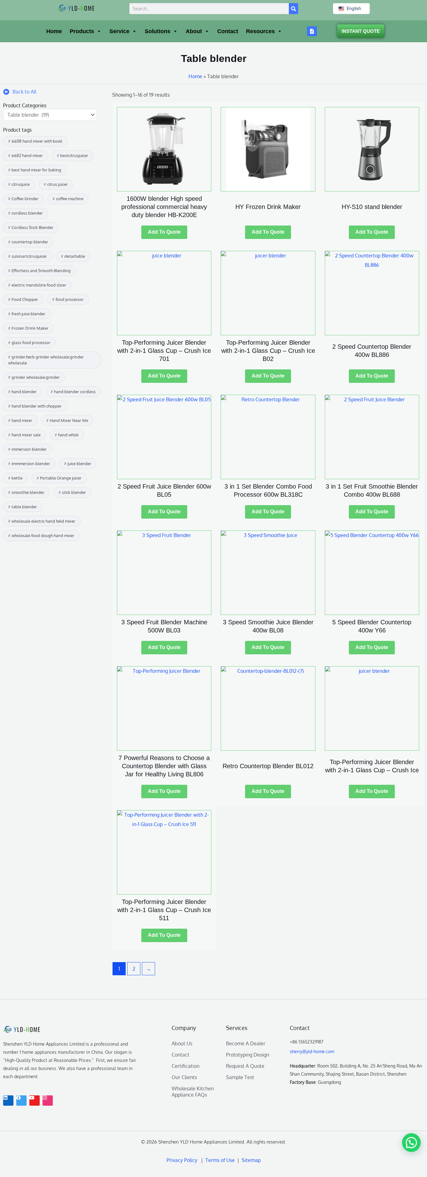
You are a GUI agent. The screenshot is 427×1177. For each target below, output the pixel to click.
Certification (185, 1066)
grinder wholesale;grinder (36, 377)
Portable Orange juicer (61, 477)
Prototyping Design (247, 1055)
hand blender (24, 391)
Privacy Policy (182, 1160)
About (194, 31)
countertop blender (30, 241)
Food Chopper (25, 299)
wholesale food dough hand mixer (43, 535)
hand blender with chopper (37, 405)
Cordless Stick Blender (32, 227)
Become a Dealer (245, 1043)
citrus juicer (57, 184)
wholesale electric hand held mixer (43, 521)
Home (54, 31)
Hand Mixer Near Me (69, 420)
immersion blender (29, 449)
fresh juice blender (28, 313)
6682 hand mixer (27, 155)
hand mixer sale (26, 434)
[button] (411, 1142)
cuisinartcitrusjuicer (29, 256)
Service (119, 31)
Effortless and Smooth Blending (41, 270)
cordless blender (27, 213)
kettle (17, 477)
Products (82, 31)
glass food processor (31, 342)
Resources (260, 31)
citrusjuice (21, 184)
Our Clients (184, 1077)
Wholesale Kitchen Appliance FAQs (193, 1091)
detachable (74, 256)
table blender (24, 506)
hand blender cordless (75, 391)
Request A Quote (245, 1066)
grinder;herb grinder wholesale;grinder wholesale (46, 359)
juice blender (79, 463)
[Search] (293, 8)
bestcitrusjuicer (74, 155)
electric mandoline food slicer (39, 284)
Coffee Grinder (25, 198)
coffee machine (69, 198)
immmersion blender (31, 463)
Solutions (157, 31)
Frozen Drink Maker (30, 328)
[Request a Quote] (312, 31)
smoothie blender (28, 492)
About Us (182, 1043)
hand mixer (22, 420)
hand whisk (68, 434)
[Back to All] (6, 92)
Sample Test (240, 1077)
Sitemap (250, 1160)
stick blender (74, 492)
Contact (227, 31)
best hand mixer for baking (36, 169)
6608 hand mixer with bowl (37, 141)
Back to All (24, 92)
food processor (70, 299)
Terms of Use (221, 1160)
